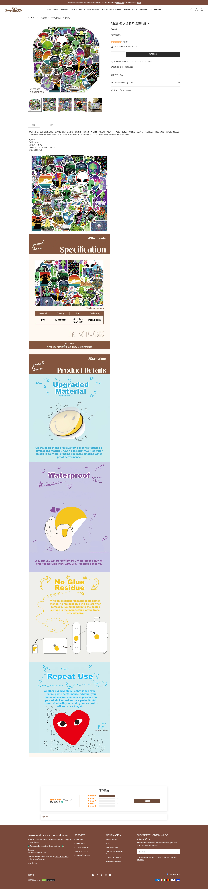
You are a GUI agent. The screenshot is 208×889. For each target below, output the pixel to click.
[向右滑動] (97, 59)
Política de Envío (112, 847)
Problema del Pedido (81, 847)
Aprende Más (32, 863)
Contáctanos (78, 839)
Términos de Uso (161, 857)
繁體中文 (31, 875)
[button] (116, 42)
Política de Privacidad (113, 862)
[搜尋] (191, 9)
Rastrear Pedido (80, 843)
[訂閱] (178, 851)
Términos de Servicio (113, 858)
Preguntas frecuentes (82, 855)
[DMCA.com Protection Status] (48, 880)
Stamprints (37, 880)
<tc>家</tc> (31, 18)
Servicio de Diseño (81, 851)
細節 (33, 125)
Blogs (108, 843)
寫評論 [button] (147, 801)
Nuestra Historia (111, 839)
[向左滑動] (32, 59)
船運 (51, 125)
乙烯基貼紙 (43, 18)
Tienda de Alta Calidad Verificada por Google (46, 846)
